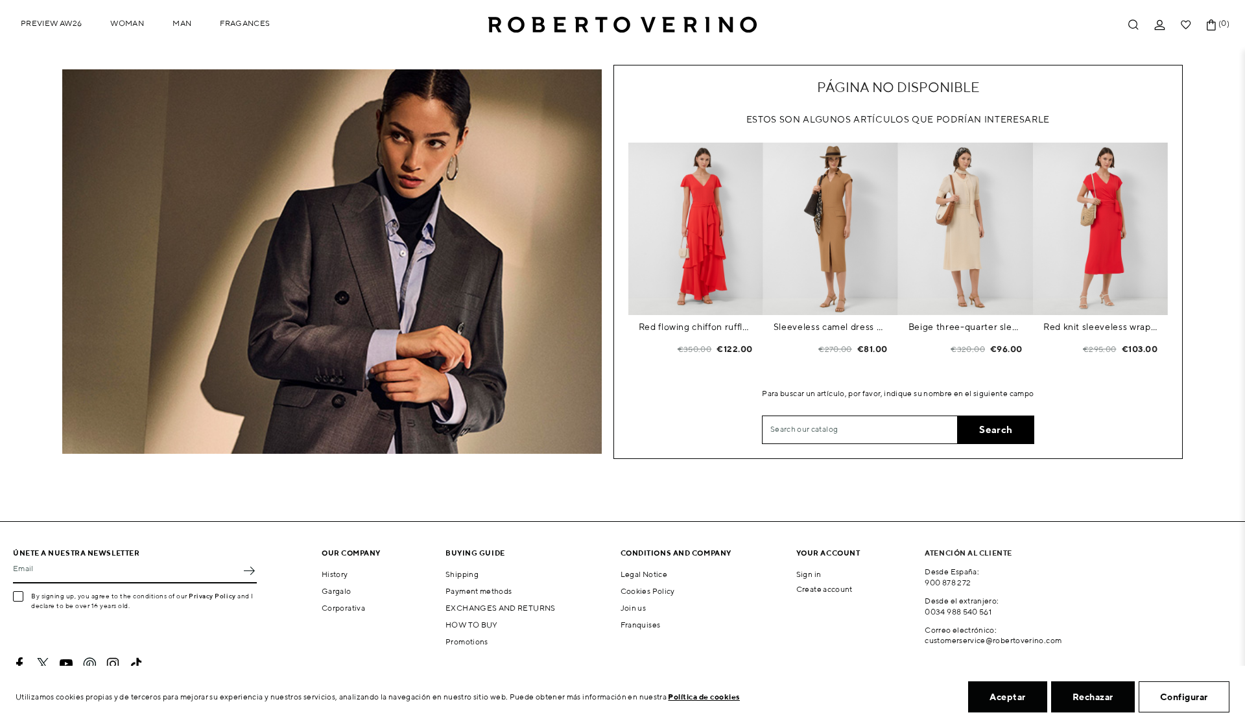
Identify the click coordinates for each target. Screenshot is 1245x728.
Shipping (462, 574)
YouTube (66, 663)
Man (181, 23)
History (335, 574)
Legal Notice (644, 574)
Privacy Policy (212, 596)
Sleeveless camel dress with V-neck (831, 327)
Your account (828, 552)
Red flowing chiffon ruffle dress (696, 327)
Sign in (809, 574)
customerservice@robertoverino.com (993, 640)
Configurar (1184, 697)
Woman (127, 23)
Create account (824, 589)
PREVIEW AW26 (51, 23)
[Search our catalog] (1133, 24)
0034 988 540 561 (958, 611)
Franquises (641, 624)
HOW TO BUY (471, 624)
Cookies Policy (648, 591)
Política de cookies (704, 696)
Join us (633, 608)
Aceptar (1008, 697)
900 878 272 (948, 582)
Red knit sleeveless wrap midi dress (1100, 327)
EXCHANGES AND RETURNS (500, 608)
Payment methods (478, 591)
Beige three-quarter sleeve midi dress (965, 327)
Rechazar (1093, 697)
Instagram (112, 663)
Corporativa (343, 608)
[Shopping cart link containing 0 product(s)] (1211, 24)
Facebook (19, 663)
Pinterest (89, 663)
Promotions (466, 641)
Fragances (245, 23)
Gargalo (336, 591)
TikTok (136, 663)
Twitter (42, 663)
